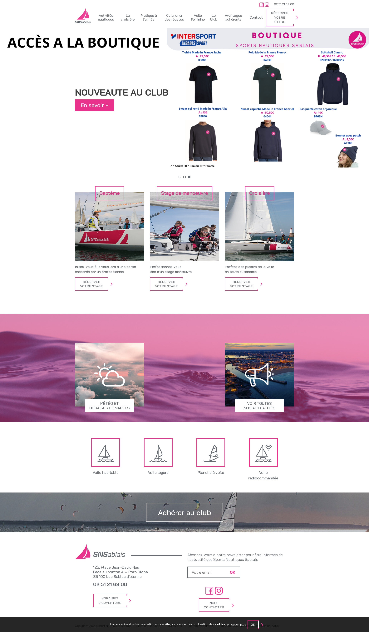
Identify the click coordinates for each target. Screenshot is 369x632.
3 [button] (189, 177)
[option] (184, 99)
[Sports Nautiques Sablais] (83, 15)
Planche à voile (211, 472)
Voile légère (158, 472)
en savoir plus (236, 624)
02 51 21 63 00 (284, 4)
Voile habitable (106, 472)
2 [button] (184, 177)
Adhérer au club (184, 512)
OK (253, 624)
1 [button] (180, 177)
